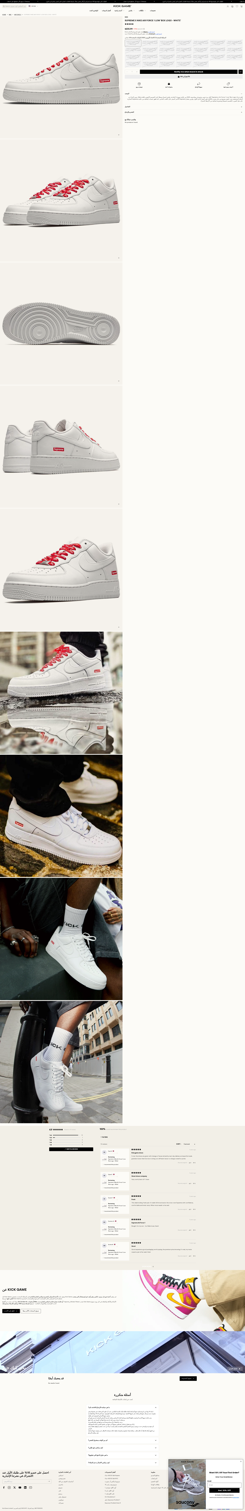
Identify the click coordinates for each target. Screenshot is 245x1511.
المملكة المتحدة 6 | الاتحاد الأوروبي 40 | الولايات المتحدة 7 (133, 50)
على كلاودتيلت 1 (109, 1494)
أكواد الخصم (154, 1481)
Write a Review (75, 1149)
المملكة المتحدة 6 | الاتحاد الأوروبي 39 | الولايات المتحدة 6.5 (234, 43)
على (60, 1491)
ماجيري (61, 1484)
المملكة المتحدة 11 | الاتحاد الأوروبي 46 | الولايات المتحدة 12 (183, 57)
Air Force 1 (17, 14)
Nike (10, 14)
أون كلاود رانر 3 (109, 1491)
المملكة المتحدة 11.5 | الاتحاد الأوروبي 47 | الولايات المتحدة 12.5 (200, 57)
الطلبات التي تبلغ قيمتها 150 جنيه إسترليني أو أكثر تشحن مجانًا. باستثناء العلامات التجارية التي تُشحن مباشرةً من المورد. (109, 1)
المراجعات (154, 1478)
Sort (178, 1144)
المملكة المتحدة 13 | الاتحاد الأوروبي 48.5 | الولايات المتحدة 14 (133, 64)
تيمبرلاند (61, 1503)
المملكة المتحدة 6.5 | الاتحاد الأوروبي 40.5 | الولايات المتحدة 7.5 (150, 50)
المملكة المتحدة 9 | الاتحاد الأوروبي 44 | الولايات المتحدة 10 (234, 50)
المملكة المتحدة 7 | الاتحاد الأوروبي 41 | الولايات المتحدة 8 (166, 50)
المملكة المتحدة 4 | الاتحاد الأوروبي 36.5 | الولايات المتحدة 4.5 (167, 43)
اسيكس (61, 1475)
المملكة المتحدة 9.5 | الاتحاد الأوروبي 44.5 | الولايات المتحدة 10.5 (133, 57)
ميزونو (60, 1488)
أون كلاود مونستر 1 (110, 1488)
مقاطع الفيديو (155, 1475)
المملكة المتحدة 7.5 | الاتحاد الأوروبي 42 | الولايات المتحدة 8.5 (183, 50)
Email (209, 1481)
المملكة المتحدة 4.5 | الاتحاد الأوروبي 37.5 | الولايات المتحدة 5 (183, 43)
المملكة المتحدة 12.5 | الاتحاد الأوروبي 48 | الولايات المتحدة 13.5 (234, 57)
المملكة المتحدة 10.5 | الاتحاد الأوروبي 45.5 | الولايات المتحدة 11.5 (166, 57)
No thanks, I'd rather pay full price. (224, 1495)
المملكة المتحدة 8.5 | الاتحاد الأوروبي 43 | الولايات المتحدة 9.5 (217, 50)
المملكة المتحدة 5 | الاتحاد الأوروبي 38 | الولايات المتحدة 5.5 (200, 43)
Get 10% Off (224, 1490)
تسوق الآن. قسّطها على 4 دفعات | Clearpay (51, 1)
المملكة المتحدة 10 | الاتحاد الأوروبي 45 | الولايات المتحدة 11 (150, 57)
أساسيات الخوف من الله (66, 1481)
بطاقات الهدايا (155, 1484)
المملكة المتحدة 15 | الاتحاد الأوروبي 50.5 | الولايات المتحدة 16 (167, 64)
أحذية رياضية (118, 11)
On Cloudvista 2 (110, 1497)
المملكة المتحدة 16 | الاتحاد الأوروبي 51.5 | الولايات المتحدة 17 (184, 64)
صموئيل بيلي (62, 1497)
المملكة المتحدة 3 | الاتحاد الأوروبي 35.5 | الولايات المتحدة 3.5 (133, 43)
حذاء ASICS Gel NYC (111, 1478)
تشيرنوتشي (62, 1478)
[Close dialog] (240, 1461)
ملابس (130, 11)
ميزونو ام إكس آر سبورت (112, 1481)
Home (4, 14)
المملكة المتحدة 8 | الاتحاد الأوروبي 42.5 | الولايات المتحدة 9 (200, 50)
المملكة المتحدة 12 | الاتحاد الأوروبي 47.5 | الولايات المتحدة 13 (218, 57)
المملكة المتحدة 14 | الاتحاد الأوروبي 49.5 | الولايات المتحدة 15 (150, 64)
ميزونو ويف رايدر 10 (111, 1484)
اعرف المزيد (151, 32)
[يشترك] (49, 1481)
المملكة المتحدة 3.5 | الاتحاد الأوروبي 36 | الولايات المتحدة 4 (150, 43)
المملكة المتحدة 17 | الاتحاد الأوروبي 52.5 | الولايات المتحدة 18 (201, 64)
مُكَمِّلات (141, 11)
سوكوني (61, 1500)
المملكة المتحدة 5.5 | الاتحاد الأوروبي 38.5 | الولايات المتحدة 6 (217, 43)
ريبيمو (60, 1494)
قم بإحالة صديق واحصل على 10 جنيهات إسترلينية (166, 1488)
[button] (120, 11)
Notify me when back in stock (188, 71)
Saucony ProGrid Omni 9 (113, 1503)
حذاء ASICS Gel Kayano (112, 1475)
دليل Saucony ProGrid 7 (112, 1500)
